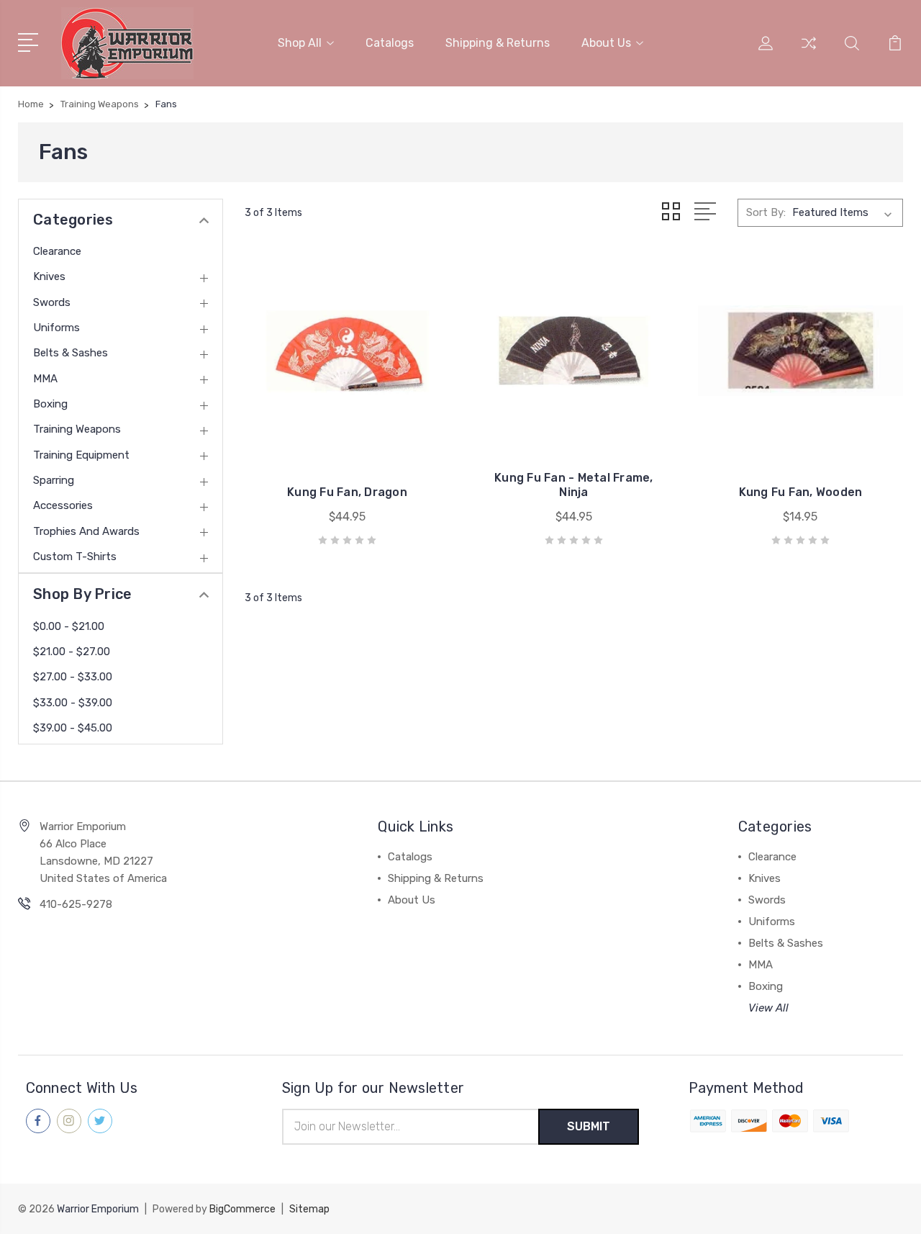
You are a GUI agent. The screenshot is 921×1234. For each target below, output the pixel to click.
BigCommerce (242, 1209)
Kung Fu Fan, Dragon (347, 492)
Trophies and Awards (86, 531)
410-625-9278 (76, 904)
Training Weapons (77, 429)
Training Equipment (81, 455)
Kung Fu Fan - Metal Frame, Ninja (573, 485)
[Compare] (809, 51)
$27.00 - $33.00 (72, 676)
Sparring (53, 480)
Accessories (63, 505)
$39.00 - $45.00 (72, 727)
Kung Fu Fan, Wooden (801, 492)
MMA (45, 378)
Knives (49, 276)
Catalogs (390, 43)
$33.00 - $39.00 (72, 702)
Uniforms (56, 327)
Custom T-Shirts (75, 556)
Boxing (50, 403)
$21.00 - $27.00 (71, 651)
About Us (606, 43)
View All (768, 1007)
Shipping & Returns (497, 43)
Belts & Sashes (70, 352)
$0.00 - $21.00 (68, 626)
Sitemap (309, 1209)
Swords (52, 302)
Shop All (300, 43)
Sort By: (766, 212)
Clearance (57, 251)
